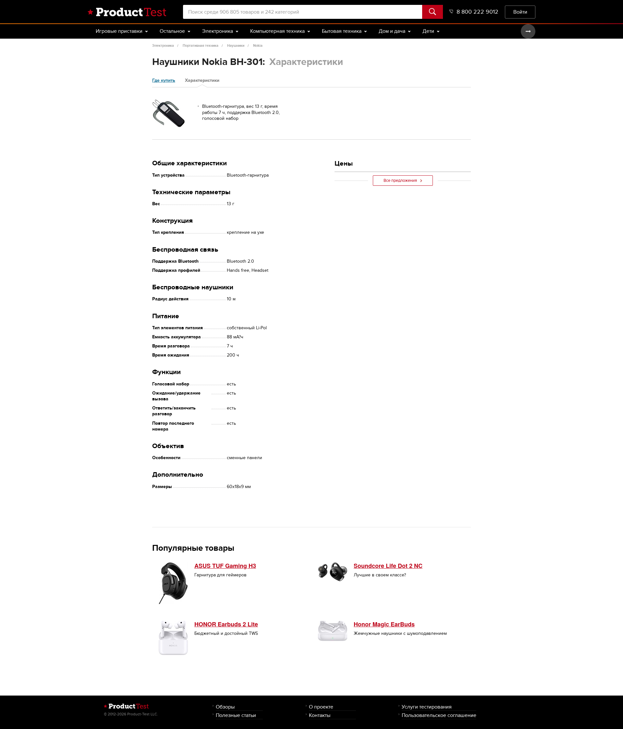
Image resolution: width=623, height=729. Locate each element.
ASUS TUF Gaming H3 (225, 565)
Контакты (319, 715)
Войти (520, 12)
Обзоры (225, 707)
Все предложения (400, 180)
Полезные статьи (236, 715)
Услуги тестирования (427, 707)
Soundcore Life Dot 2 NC (388, 565)
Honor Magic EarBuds (384, 624)
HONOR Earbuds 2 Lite (226, 624)
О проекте (321, 707)
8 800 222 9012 (477, 11)
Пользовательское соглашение (439, 715)
